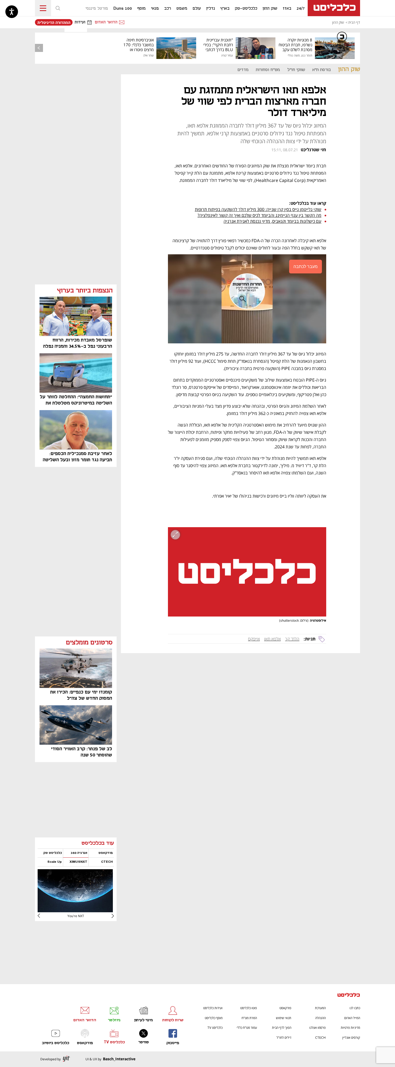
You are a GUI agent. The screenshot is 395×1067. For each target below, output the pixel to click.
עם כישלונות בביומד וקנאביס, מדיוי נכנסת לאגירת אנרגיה (272, 221)
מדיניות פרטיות (350, 1027)
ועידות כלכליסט (212, 1008)
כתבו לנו (355, 1008)
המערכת (320, 1008)
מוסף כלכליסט (213, 1018)
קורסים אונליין (351, 1037)
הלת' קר (292, 639)
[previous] (39, 48)
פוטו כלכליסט (248, 1008)
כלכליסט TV (214, 1027)
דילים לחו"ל (283, 1037)
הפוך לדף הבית (281, 1027)
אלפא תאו (272, 639)
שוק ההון (338, 22)
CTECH (320, 1037)
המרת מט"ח (249, 1018)
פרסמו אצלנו (317, 1027)
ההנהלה (320, 1018)
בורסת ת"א (321, 69)
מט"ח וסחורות (268, 69)
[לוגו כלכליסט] (334, 8)
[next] (43, 915)
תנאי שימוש (283, 1018)
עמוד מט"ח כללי (247, 1027)
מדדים (243, 69)
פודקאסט (285, 1008)
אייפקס (254, 639)
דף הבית (354, 22)
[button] (57, 8)
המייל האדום (352, 1018)
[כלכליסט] (348, 995)
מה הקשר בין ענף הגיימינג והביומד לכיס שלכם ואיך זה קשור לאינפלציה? (259, 215)
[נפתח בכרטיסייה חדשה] (75, 910)
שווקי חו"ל (296, 69)
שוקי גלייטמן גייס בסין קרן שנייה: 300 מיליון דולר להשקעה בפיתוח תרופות (258, 209)
